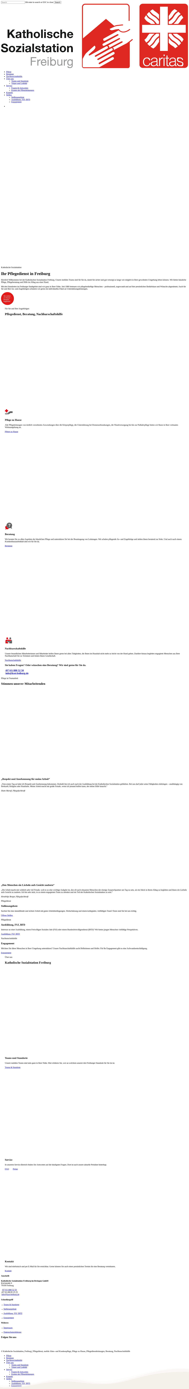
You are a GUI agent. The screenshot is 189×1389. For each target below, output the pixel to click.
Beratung (10, 1358)
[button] (11, 432)
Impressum (8, 1328)
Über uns (10, 1362)
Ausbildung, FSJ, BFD (12, 1313)
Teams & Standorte (11, 1305)
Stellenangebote (10, 1309)
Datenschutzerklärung (12, 1332)
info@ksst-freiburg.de (17, 673)
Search (57, 2)
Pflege (8, 1356)
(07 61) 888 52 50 (15, 670)
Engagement (9, 1318)
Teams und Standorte (19, 1365)
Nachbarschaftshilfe (14, 1360)
